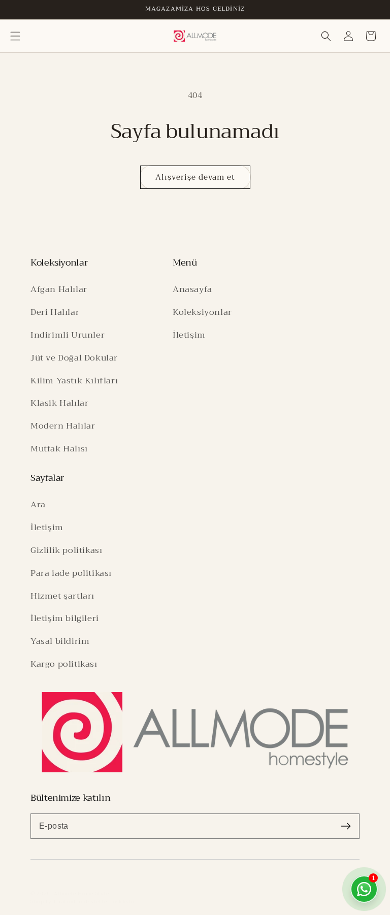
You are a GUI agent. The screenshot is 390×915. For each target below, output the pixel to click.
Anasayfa (192, 289)
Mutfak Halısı (59, 448)
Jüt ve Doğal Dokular (74, 357)
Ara (38, 504)
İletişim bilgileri (64, 618)
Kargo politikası (64, 664)
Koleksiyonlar (202, 312)
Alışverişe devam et (195, 177)
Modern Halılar (62, 425)
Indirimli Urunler (67, 335)
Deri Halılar (54, 312)
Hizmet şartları (62, 596)
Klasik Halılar (59, 403)
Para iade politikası (71, 573)
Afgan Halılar (58, 289)
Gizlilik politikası (66, 550)
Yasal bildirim (59, 641)
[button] (15, 36)
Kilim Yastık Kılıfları (74, 380)
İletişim (189, 335)
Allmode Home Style (81, 893)
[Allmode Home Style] (195, 732)
